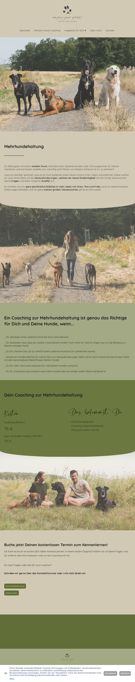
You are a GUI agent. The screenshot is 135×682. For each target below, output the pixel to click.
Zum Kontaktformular (15, 586)
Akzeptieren (110, 673)
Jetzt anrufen (11, 593)
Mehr (11, 679)
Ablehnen (125, 673)
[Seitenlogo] (67, 13)
